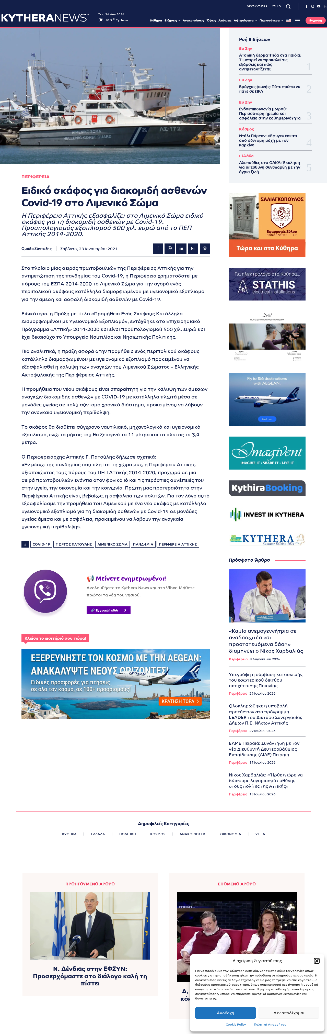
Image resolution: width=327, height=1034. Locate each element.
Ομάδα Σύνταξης (36, 249)
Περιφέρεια (238, 659)
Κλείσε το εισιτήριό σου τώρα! (55, 638)
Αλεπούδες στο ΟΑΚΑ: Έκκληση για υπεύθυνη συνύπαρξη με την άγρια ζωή (269, 167)
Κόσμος (246, 129)
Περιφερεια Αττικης (178, 544)
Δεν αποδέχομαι (289, 1013)
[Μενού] (297, 20)
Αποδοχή (225, 1013)
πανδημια (143, 544)
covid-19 (41, 544)
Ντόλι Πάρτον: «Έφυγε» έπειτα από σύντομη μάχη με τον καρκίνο (268, 140)
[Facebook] (306, 7)
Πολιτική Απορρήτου (270, 1024)
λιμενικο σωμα (113, 544)
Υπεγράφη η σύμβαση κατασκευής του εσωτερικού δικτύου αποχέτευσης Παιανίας (265, 680)
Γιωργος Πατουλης (74, 544)
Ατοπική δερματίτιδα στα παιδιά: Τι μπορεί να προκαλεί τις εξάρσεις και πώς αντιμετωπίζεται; (270, 62)
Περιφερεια (35, 177)
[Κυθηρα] (48, 18)
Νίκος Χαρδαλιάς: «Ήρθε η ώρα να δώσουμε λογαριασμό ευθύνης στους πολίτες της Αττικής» (266, 780)
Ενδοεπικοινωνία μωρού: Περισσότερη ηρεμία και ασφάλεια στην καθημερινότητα (270, 113)
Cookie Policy (236, 1024)
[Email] (193, 248)
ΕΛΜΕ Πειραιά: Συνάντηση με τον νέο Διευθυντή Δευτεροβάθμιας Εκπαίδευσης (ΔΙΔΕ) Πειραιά (264, 749)
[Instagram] (313, 7)
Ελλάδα (246, 156)
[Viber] (205, 248)
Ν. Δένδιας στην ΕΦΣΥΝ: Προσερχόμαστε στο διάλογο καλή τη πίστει (90, 976)
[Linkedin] (181, 248)
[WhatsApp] (170, 248)
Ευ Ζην (245, 48)
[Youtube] (319, 7)
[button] (316, 960)
